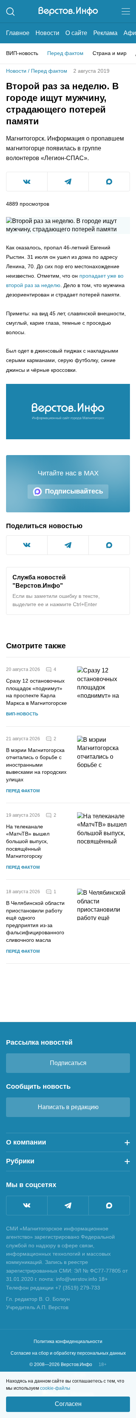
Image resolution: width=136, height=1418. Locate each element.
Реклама (105, 33)
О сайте (76, 33)
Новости (47, 33)
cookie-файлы (55, 1388)
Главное (17, 33)
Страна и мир (110, 53)
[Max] (109, 1205)
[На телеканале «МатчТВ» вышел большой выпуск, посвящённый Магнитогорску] (103, 841)
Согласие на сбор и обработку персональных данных (68, 1353)
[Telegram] (68, 1205)
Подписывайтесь (74, 491)
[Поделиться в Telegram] (68, 181)
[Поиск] (10, 11)
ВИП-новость (22, 53)
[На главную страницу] (68, 11)
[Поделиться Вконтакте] (26, 181)
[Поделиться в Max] (109, 181)
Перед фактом (65, 53)
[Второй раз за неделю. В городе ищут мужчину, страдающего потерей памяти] (68, 412)
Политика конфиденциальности (68, 1341)
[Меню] (126, 11)
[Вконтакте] (26, 1205)
